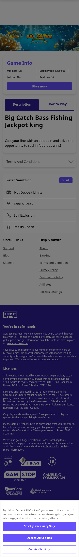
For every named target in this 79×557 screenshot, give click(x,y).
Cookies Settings (39, 549)
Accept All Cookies (39, 538)
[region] (39, 528)
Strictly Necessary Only (39, 526)
